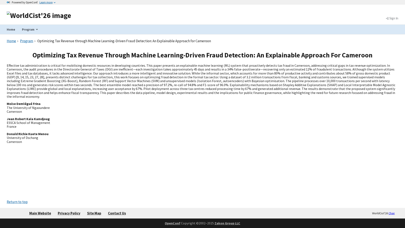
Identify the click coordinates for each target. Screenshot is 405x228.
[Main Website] (39, 15)
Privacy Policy (69, 213)
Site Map (94, 213)
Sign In (393, 18)
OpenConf (172, 223)
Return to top (17, 202)
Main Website (40, 213)
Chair (392, 213)
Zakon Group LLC (227, 223)
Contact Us (117, 213)
